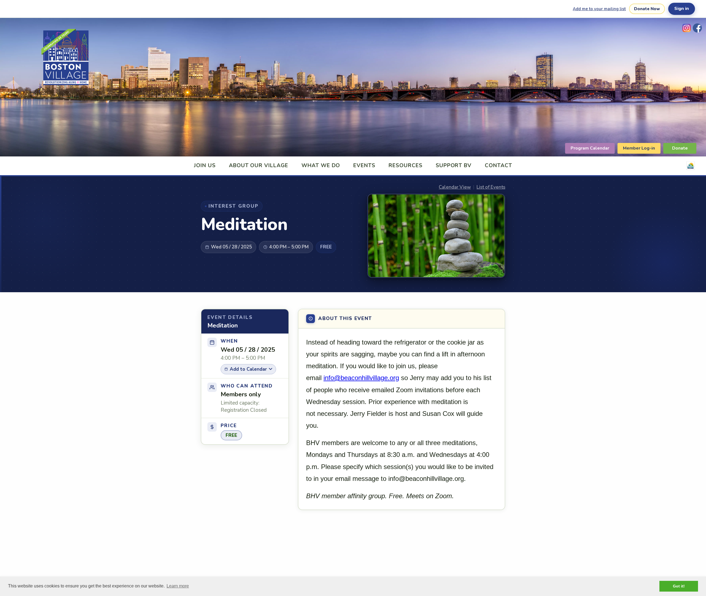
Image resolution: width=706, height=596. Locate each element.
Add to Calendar (248, 369)
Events (364, 165)
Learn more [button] (178, 586)
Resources (405, 165)
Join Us (205, 165)
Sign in (681, 9)
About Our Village (258, 165)
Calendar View (455, 187)
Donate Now (647, 9)
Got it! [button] (679, 586)
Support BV (454, 165)
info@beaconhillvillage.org (361, 377)
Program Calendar (590, 148)
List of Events (491, 187)
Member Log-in (639, 148)
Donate (680, 148)
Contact (498, 165)
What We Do (320, 165)
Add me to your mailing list (599, 9)
